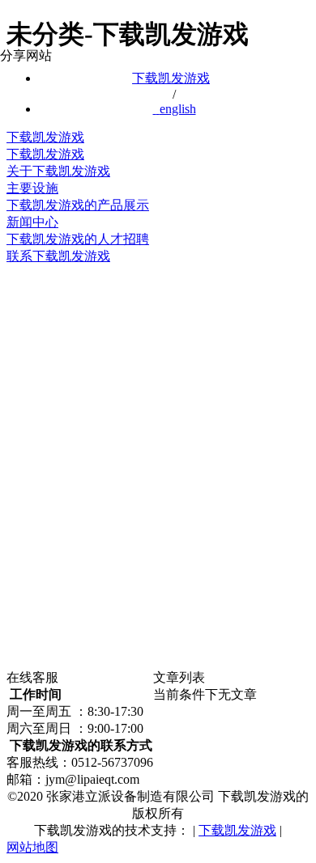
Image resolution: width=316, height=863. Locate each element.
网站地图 (32, 847)
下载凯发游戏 (171, 78)
